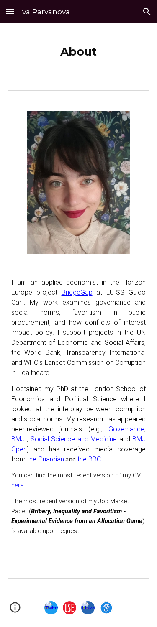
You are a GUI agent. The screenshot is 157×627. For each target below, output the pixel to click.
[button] (10, 11)
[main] (78, 50)
